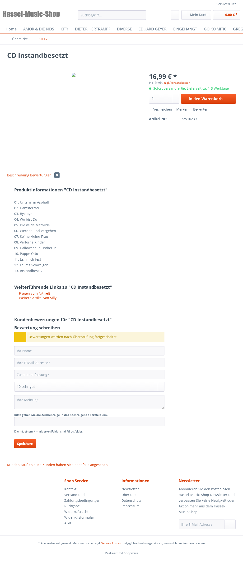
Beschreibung (18, 175)
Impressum (131, 506)
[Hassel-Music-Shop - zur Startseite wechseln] (31, 16)
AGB (67, 523)
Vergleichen (162, 109)
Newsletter (130, 489)
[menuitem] (112, 17)
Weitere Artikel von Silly (37, 298)
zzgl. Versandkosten (177, 83)
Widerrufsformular (79, 517)
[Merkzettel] (175, 15)
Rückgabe (72, 506)
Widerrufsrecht (76, 511)
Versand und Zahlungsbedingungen (82, 497)
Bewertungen (44, 175)
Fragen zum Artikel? (34, 293)
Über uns (129, 494)
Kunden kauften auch (24, 464)
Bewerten (200, 109)
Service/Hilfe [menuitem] (226, 4)
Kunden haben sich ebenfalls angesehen (75, 464)
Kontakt (70, 489)
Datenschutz (131, 500)
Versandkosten (111, 543)
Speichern (25, 443)
